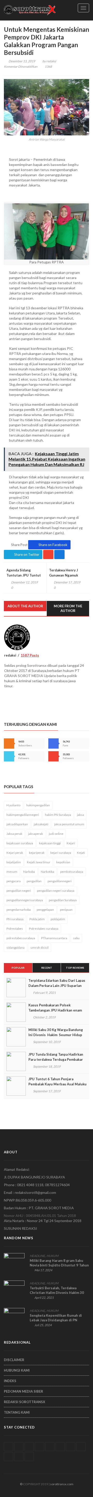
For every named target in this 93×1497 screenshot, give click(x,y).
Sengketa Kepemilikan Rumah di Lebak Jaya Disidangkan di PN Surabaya (56, 1320)
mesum (11, 872)
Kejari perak (14, 853)
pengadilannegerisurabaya (24, 900)
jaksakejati (41, 824)
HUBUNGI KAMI (17, 1370)
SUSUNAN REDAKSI (20, 1228)
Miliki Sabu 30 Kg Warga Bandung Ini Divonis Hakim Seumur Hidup (55, 1032)
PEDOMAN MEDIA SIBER (23, 1391)
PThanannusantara (54, 938)
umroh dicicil (39, 947)
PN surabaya (15, 919)
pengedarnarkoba (18, 909)
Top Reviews (75, 967)
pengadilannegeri (60, 881)
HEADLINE (37, 1256)
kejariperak (36, 853)
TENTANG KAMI (17, 1412)
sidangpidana (15, 947)
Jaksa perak (14, 834)
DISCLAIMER (14, 1360)
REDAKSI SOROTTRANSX (24, 1402)
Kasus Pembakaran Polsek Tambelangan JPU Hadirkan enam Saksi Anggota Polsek (55, 1010)
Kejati (81, 853)
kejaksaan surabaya (19, 843)
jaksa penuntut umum (69, 824)
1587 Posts (30, 655)
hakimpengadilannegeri (22, 815)
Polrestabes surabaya (43, 928)
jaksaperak (35, 834)
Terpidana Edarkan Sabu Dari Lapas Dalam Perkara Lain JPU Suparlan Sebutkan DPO (56, 985)
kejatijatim (13, 862)
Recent (46, 967)
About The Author (25, 606)
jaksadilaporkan (17, 824)
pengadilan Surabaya (63, 900)
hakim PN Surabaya (58, 815)
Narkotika (47, 872)
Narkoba (29, 872)
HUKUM (52, 1256)
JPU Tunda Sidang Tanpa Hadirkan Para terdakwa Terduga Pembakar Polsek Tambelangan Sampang (55, 1059)
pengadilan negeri (18, 891)
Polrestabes (14, 928)
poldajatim (58, 919)
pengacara (13, 881)
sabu (76, 938)
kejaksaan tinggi (50, 843)
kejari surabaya (60, 853)
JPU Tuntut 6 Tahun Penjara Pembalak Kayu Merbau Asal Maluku (57, 1081)
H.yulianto (13, 805)
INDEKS (10, 1381)
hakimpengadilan (38, 805)
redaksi (51, 61)
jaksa (80, 815)
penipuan (66, 909)
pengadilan (34, 881)
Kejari (71, 843)
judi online (56, 834)
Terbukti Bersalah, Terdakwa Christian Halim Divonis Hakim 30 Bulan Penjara (57, 1292)
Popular (18, 967)
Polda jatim (37, 919)
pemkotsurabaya (71, 872)
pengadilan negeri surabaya (55, 891)
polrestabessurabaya (20, 938)
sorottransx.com (61, 1484)
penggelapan (45, 909)
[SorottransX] (29, 10)
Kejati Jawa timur (38, 862)
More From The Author (68, 608)
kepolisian (63, 862)
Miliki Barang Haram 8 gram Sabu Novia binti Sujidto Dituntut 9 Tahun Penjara (59, 1265)
